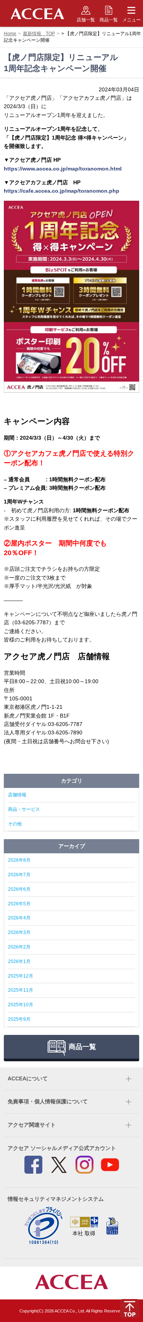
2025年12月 (20, 976)
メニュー (131, 20)
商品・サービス (24, 809)
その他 (15, 824)
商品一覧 (109, 20)
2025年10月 (20, 1004)
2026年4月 (19, 918)
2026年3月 (19, 932)
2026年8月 (19, 860)
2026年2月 (19, 947)
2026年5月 (19, 903)
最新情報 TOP (39, 33)
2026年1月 (19, 961)
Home (10, 33)
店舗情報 (17, 794)
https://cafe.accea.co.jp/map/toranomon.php (61, 191)
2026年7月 (19, 874)
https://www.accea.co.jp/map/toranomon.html (63, 169)
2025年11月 (20, 990)
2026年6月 (19, 889)
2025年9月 (19, 1019)
